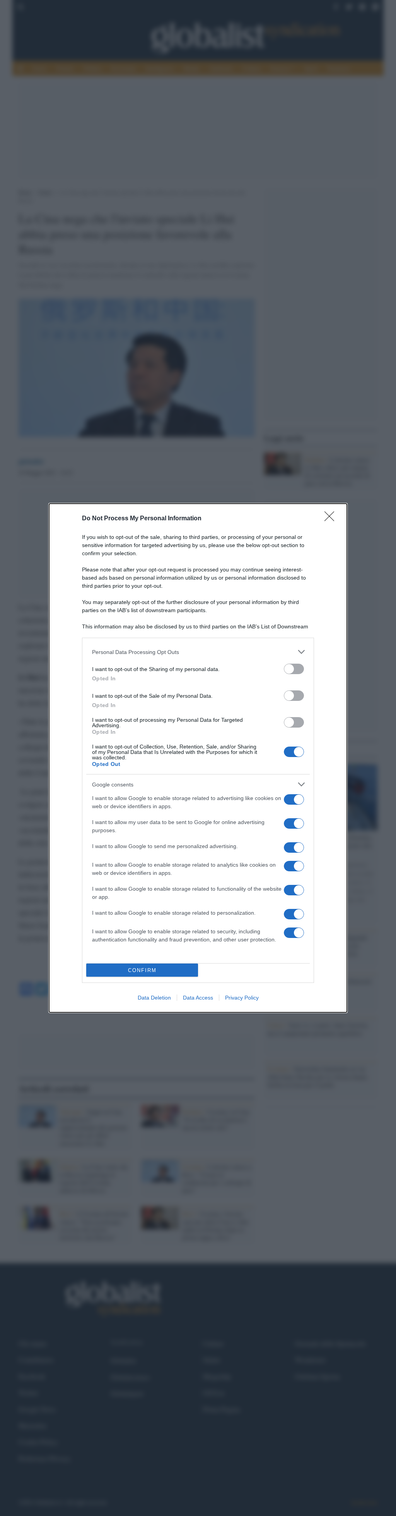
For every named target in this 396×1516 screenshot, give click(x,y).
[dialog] (198, 758)
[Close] (331, 518)
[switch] (294, 669)
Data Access (198, 998)
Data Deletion (154, 998)
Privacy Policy (242, 998)
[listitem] (198, 652)
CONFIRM (142, 970)
